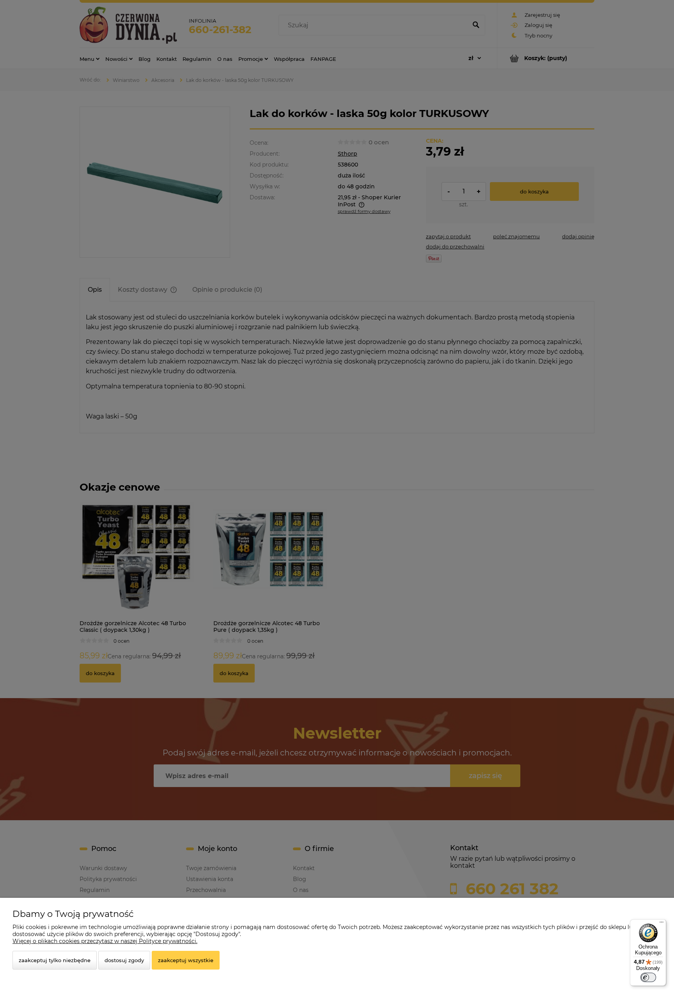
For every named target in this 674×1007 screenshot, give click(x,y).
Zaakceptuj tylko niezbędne (54, 960)
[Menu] (661, 924)
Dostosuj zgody (124, 960)
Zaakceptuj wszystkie (185, 960)
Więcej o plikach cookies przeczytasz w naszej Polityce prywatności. (104, 941)
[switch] (648, 977)
